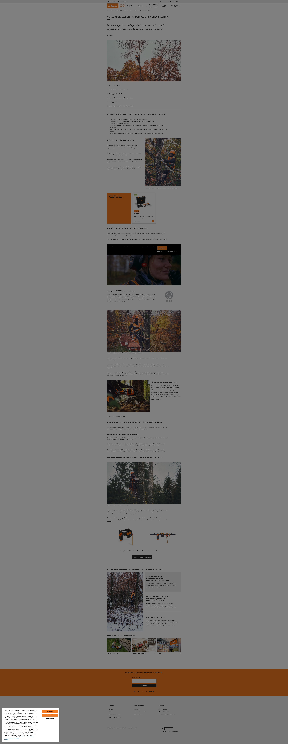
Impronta (6, 739)
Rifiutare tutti (50, 715)
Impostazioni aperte (50, 718)
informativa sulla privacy (27, 737)
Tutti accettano (50, 711)
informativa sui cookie (13, 738)
